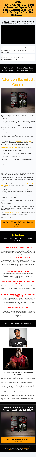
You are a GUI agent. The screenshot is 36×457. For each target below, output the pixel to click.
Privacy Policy (15, 453)
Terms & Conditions (20, 453)
